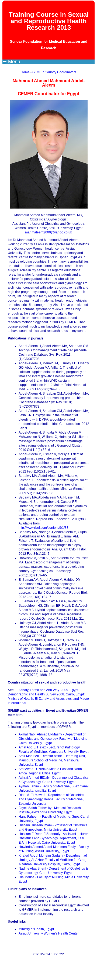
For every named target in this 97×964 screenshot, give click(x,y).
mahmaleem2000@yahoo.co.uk (48, 232)
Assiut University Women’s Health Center (49, 933)
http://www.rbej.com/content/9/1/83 (43, 528)
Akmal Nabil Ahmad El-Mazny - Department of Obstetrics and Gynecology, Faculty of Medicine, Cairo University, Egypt (53, 738)
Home (25, 72)
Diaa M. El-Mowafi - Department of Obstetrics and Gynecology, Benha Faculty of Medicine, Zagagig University (51, 799)
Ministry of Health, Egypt (36, 929)
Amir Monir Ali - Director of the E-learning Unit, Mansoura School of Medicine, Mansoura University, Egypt (52, 760)
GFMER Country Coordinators (54, 72)
